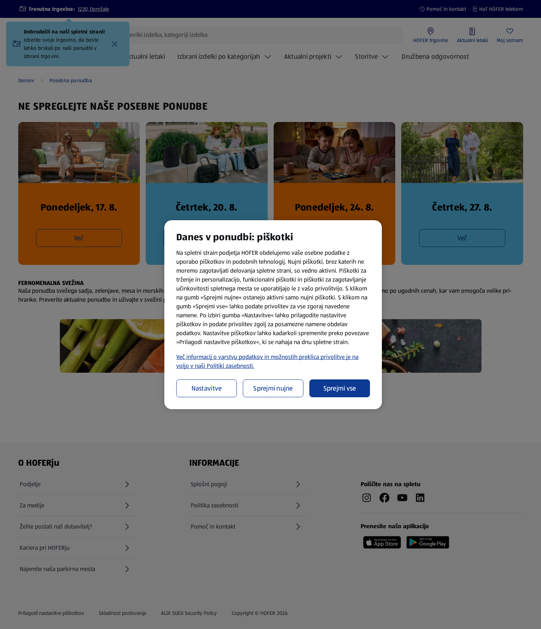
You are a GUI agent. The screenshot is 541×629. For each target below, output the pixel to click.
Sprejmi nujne (273, 388)
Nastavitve (206, 388)
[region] (273, 314)
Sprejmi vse (339, 388)
